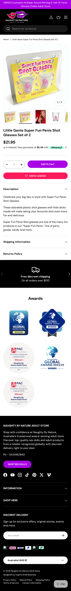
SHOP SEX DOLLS (17, 464)
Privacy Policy (9, 580)
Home (6, 39)
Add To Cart (47, 164)
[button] (58, 17)
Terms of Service (11, 583)
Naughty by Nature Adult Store (25, 571)
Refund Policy (26, 580)
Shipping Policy (43, 580)
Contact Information (31, 583)
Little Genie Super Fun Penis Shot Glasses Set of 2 (35, 39)
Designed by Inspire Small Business (19, 574)
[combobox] (35, 28)
